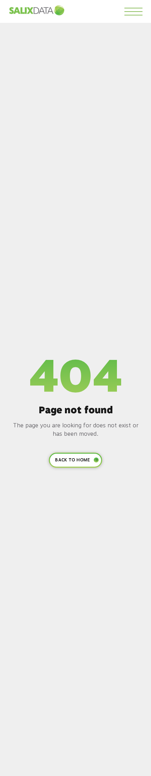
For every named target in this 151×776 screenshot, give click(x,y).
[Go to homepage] (36, 10)
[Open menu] (133, 11)
